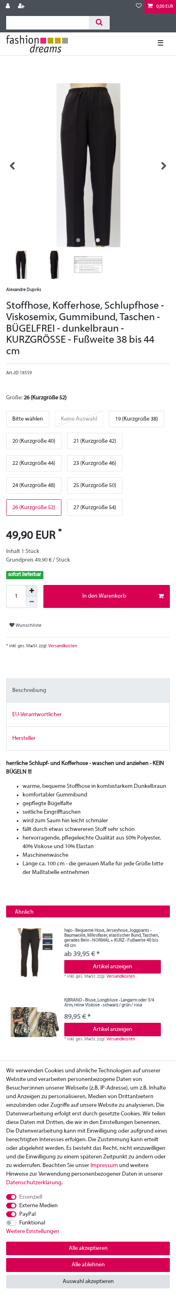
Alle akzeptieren (88, 1248)
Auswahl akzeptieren (88, 1282)
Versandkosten (62, 646)
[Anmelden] (8, 6)
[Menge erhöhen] (31, 590)
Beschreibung (29, 690)
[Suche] (99, 23)
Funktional (32, 1223)
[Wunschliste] (138, 6)
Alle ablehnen (88, 1265)
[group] (35, 952)
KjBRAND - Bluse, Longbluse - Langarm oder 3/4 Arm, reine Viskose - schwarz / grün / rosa (109, 1003)
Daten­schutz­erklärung (33, 1183)
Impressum (104, 1166)
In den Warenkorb (104, 596)
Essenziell (30, 1197)
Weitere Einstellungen (32, 1232)
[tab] (88, 690)
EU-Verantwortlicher (37, 715)
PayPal (27, 1214)
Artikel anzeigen (112, 967)
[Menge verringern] (31, 602)
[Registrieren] (22, 6)
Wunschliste (27, 625)
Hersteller (24, 738)
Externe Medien (38, 1206)
